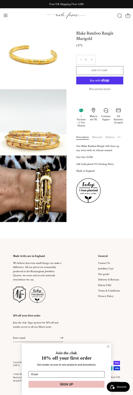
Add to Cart (99, 70)
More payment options (99, 88)
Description (82, 137)
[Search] (119, 15)
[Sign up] (61, 337)
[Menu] (5, 15)
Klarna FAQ (104, 285)
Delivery (110, 137)
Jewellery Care (106, 268)
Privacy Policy (106, 296)
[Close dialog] (108, 346)
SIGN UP (66, 384)
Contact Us (104, 263)
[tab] (84, 137)
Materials (97, 137)
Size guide (103, 274)
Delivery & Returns (108, 279)
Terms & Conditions (109, 290)
